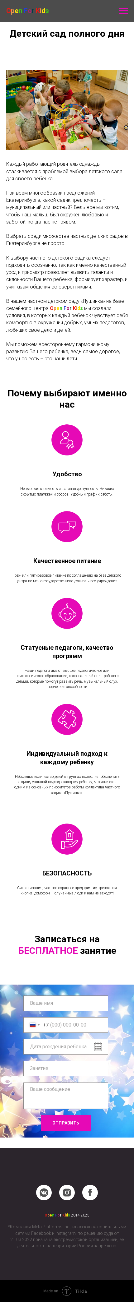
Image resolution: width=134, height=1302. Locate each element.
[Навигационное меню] (123, 11)
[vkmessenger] (44, 1192)
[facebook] (90, 1192)
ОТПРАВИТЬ (65, 1122)
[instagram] (67, 1192)
